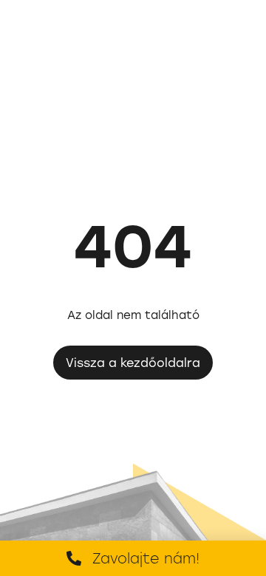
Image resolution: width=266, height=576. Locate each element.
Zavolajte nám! (146, 558)
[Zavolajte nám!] (73, 558)
